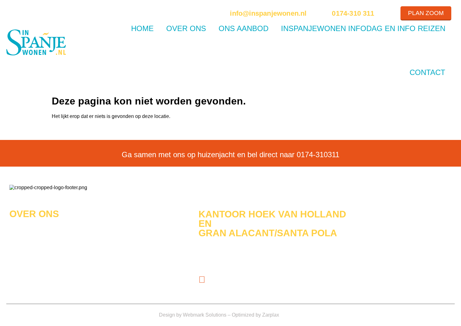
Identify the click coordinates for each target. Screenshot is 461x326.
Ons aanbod (243, 28)
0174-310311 (318, 154)
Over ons (186, 28)
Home (142, 28)
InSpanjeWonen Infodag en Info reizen (363, 28)
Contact (427, 72)
